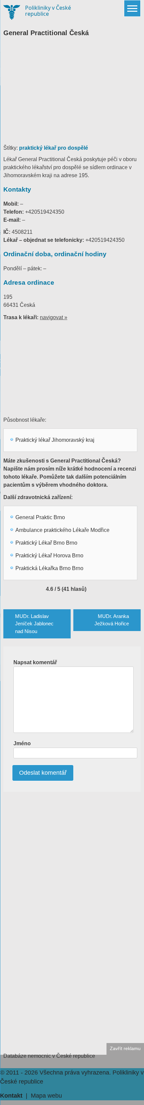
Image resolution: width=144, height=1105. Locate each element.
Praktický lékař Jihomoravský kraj (54, 440)
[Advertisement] (72, 94)
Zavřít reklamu (125, 1048)
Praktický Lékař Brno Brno (46, 543)
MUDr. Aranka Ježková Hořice (111, 620)
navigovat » (53, 317)
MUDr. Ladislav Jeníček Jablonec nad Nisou (34, 623)
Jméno (22, 743)
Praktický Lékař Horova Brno (49, 555)
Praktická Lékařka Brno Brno (49, 568)
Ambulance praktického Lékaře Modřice (62, 530)
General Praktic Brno (40, 517)
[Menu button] (132, 8)
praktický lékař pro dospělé (53, 148)
